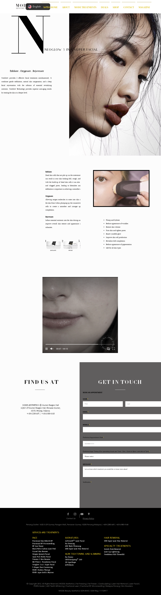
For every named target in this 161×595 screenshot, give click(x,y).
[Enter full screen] (114, 349)
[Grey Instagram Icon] (75, 519)
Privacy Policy (88, 524)
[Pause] (46, 349)
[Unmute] (52, 349)
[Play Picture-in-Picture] (108, 349)
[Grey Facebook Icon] (68, 519)
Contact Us (70, 524)
